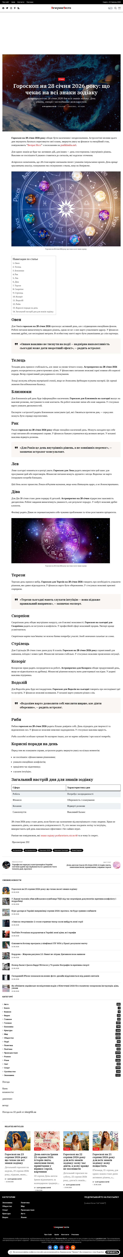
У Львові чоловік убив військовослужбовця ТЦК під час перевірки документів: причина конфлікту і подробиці (64, 900)
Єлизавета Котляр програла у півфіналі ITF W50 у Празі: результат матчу (49, 943)
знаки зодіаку (77, 850)
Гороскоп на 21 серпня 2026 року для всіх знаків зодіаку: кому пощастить (104, 1160)
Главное (62, 1019)
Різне (61, 79)
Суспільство (62, 1071)
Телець (18, 267)
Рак (16, 274)
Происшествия (62, 1053)
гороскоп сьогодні (61, 850)
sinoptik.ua (30, 1112)
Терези (18, 285)
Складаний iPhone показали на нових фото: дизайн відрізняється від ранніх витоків (55, 976)
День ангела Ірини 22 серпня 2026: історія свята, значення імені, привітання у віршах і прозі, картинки (46, 1163)
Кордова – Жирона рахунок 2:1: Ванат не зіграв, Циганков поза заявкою (48, 954)
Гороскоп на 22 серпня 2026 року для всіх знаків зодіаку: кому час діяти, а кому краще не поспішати (76, 1161)
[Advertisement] (61, 30)
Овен (17, 263)
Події (62, 1042)
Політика (62, 1049)
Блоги (62, 1008)
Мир (62, 1034)
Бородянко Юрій (49, 106)
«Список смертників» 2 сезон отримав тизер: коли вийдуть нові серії (47, 921)
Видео (62, 1015)
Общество (62, 1038)
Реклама (75, 1234)
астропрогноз (30, 850)
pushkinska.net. (69, 145)
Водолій (19, 300)
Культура (62, 1030)
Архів (56, 1234)
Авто (62, 1004)
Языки (24, 1217)
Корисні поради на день (27, 308)
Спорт (62, 1068)
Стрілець (19, 293)
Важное (62, 1012)
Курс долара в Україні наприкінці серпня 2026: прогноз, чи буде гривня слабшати (54, 911)
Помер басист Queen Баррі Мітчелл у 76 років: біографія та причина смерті (50, 965)
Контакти (65, 1234)
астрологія (17, 850)
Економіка (62, 1027)
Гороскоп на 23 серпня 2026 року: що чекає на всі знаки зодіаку (44, 889)
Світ (62, 1064)
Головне (62, 1023)
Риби (18, 304)
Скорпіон (19, 289)
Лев (16, 278)
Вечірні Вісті (34, 145)
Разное (62, 1057)
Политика (62, 1045)
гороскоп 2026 (45, 850)
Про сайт (48, 1234)
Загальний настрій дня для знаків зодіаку (34, 311)
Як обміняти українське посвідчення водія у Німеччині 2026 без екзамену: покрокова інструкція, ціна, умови (65, 987)
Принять (112, 1252)
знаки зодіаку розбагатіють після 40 (59, 835)
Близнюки (19, 270)
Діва (17, 282)
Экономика (62, 1075)
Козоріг (19, 296)
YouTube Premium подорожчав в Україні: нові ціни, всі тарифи (44, 932)
